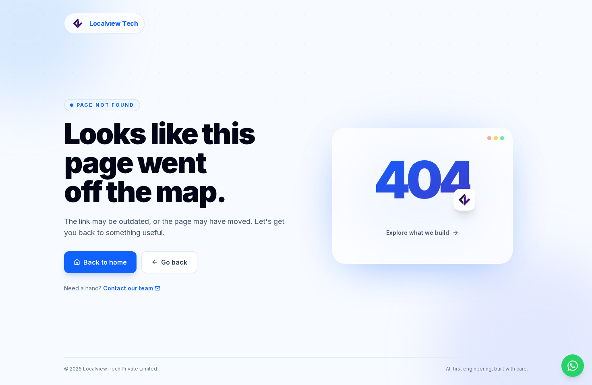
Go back (174, 262)
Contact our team (128, 288)
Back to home (105, 262)
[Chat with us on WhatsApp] (572, 365)
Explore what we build (417, 232)
